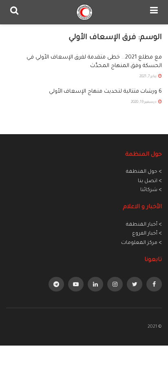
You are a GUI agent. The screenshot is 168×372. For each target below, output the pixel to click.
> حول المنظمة (144, 172)
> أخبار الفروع (147, 234)
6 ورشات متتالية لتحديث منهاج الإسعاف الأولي (105, 92)
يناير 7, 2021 (148, 77)
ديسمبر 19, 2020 (144, 102)
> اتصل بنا (150, 181)
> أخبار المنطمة (144, 225)
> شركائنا (151, 190)
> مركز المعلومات (141, 243)
